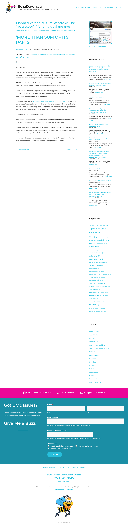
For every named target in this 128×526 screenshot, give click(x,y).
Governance (94, 355)
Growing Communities (95, 274)
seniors (94, 305)
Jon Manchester (22, 49)
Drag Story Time (93, 262)
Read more (107, 79)
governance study (94, 268)
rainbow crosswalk (105, 292)
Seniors (92, 375)
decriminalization (96, 253)
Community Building (41, 30)
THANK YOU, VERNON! (97, 97)
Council (92, 352)
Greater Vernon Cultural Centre (62, 30)
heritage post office (94, 277)
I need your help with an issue (61, 446)
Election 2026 (103, 262)
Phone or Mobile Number (57, 430)
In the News (108, 7)
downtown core (96, 259)
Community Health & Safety (99, 348)
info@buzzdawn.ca (64, 481)
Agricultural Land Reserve (97, 231)
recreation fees (93, 298)
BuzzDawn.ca (30, 6)
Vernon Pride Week (94, 311)
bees (92, 243)
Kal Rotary (103, 280)
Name (50, 405)
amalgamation (93, 240)
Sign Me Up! (52, 443)
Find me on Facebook (97, 46)
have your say (107, 274)
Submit (54, 454)
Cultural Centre (93, 250)
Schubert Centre (96, 301)
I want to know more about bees (62, 449)
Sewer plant (103, 305)
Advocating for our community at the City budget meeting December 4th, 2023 (100, 194)
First (48, 412)
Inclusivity (94, 280)
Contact (119, 7)
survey (91, 308)
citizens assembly (101, 243)
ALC (93, 236)
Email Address (52, 417)
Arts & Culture (94, 335)
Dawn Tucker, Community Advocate (64, 475)
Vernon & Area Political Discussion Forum (49, 101)
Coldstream (96, 246)
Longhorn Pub (93, 283)
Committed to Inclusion (97, 169)
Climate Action (94, 342)
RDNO (100, 295)
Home (45, 467)
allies (100, 236)
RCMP (92, 295)
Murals (91, 286)
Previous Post (22, 149)
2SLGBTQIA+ (92, 225)
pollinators (94, 292)
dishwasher (94, 256)
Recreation (93, 372)
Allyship (105, 236)
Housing (103, 277)
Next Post (72, 149)
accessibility (102, 225)
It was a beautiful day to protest (100, 181)
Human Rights (94, 365)
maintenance (102, 283)
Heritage (92, 359)
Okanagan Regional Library (96, 289)
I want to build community (88, 446)
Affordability (93, 331)
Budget (92, 338)
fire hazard (92, 265)
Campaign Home (83, 7)
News (91, 369)
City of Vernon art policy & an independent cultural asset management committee (99, 110)
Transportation (95, 379)
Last (88, 412)
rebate (107, 295)
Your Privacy (73, 467)
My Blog (96, 7)
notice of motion (102, 286)
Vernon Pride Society (100, 308)
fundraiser (100, 265)
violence (103, 311)
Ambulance (104, 240)
